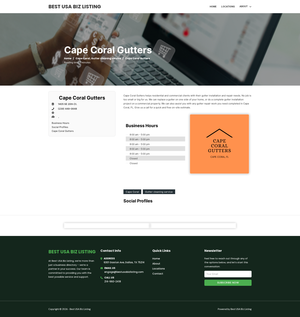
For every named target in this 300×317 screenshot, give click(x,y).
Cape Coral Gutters (63, 130)
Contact (157, 273)
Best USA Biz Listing (74, 6)
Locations (228, 6)
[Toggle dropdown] (250, 6)
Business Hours (60, 123)
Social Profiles (60, 127)
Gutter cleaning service (106, 58)
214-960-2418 (112, 281)
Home (213, 6)
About (156, 263)
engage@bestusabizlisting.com (124, 272)
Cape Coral (83, 58)
